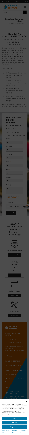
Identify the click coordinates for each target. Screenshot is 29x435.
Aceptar (14, 418)
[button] (26, 401)
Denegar (14, 422)
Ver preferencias (14, 427)
